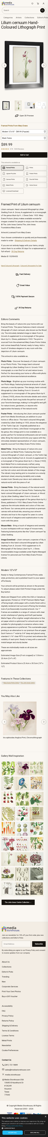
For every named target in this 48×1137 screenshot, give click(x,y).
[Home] (9, 3)
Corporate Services (10, 986)
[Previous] (4, 65)
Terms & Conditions (10, 1031)
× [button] (45, 1116)
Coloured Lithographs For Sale (31, 266)
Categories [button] (8, 17)
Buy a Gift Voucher (10, 996)
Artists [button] (19, 17)
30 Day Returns (17, 251)
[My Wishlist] (32, 3)
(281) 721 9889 (11, 1065)
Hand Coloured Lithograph (10, 266)
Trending (5, 977)
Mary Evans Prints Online (11, 683)
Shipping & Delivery (10, 1026)
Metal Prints (7, 1040)
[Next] (43, 65)
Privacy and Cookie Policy (14, 1126)
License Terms (8, 1035)
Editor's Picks (7, 972)
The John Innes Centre (28, 683)
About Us (6, 962)
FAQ (3, 1011)
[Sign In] (43, 3)
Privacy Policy (7, 1016)
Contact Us (6, 1060)
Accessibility (7, 1006)
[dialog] (24, 1125)
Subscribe (39, 944)
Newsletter (6, 1045)
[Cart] (38, 3)
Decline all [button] (34, 1133)
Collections (29, 17)
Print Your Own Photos (11, 991)
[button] (24, 1128)
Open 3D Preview (26, 115)
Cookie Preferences (10, 1050)
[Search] (42, 10)
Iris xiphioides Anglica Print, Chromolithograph (22, 737)
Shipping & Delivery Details (26, 240)
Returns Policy (8, 1021)
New (4, 982)
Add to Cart (24, 155)
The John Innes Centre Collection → (18, 902)
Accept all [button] (12, 1133)
